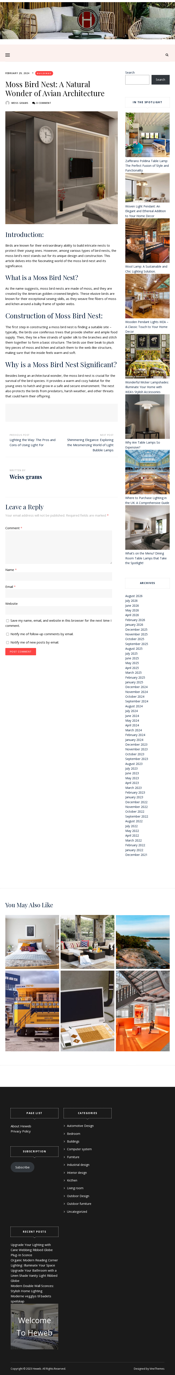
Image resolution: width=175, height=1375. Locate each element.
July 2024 (131, 711)
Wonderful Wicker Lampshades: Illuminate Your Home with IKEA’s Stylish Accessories (147, 387)
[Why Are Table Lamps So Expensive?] (147, 417)
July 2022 (131, 826)
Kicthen (72, 1180)
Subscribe (22, 1167)
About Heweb (21, 1126)
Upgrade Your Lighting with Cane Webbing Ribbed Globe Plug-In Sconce (32, 1249)
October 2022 (134, 811)
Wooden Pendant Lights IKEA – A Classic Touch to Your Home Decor (146, 327)
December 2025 (136, 629)
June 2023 (132, 773)
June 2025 (132, 658)
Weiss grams (19, 102)
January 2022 (134, 850)
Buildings (44, 73)
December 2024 (136, 687)
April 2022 (132, 835)
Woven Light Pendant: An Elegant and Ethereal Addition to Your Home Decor (145, 211)
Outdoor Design (78, 1196)
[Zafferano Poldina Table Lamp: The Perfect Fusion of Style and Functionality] (147, 135)
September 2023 (136, 759)
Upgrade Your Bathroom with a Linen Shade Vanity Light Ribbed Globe (34, 1275)
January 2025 (134, 682)
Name (11, 570)
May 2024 (132, 720)
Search (130, 72)
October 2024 (134, 696)
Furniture (73, 1157)
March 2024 (133, 730)
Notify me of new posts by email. (34, 642)
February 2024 (135, 735)
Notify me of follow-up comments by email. (41, 634)
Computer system (79, 1149)
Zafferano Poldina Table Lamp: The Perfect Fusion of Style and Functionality (147, 166)
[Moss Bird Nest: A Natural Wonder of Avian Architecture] (61, 167)
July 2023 (131, 768)
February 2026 (135, 620)
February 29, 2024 (17, 73)
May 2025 (132, 663)
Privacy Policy (21, 1131)
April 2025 (132, 668)
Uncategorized (77, 1212)
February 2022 (135, 845)
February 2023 (135, 792)
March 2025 (133, 672)
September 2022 (136, 816)
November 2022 (136, 807)
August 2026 (134, 596)
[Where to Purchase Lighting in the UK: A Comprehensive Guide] (147, 473)
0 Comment (43, 102)
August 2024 (134, 706)
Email (10, 586)
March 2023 (133, 788)
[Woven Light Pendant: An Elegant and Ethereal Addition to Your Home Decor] (147, 188)
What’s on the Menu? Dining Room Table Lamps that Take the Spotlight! (146, 558)
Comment (13, 528)
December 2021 (136, 855)
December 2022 (136, 802)
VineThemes (157, 1369)
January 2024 (134, 740)
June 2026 (132, 605)
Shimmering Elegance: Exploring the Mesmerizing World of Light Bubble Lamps (90, 445)
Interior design (77, 1173)
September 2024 (136, 701)
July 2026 (131, 601)
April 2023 (132, 783)
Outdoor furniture (79, 1204)
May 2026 (132, 610)
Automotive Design (80, 1126)
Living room (75, 1188)
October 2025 (134, 639)
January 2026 (134, 625)
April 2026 (132, 615)
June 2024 (132, 716)
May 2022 (132, 831)
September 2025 (136, 644)
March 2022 (133, 840)
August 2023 (134, 764)
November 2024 (136, 692)
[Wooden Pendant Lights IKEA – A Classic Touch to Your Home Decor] (147, 297)
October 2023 (134, 754)
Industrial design (78, 1165)
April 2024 (132, 725)
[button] (7, 55)
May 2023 (132, 778)
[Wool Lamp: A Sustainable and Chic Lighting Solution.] (147, 241)
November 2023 (136, 749)
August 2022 (134, 821)
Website (11, 603)
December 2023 (136, 744)
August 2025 (134, 649)
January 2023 (134, 797)
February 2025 (135, 677)
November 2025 (136, 634)
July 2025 (131, 653)
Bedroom (73, 1134)
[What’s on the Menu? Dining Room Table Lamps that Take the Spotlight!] (147, 528)
